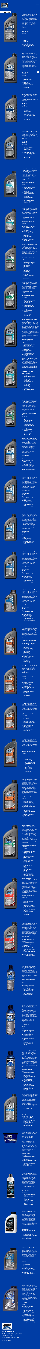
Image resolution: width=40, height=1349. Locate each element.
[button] (10, 414)
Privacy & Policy (6, 1340)
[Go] (38, 72)
